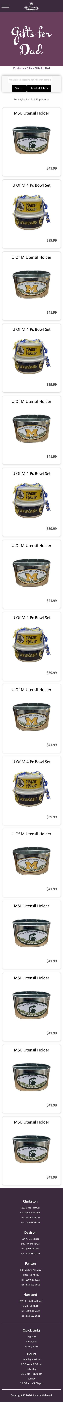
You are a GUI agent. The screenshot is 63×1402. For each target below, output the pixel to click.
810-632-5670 (33, 1311)
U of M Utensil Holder (31, 257)
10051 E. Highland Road (30, 1301)
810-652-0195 (33, 1249)
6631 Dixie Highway (30, 1208)
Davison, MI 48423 (30, 1244)
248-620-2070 (33, 1217)
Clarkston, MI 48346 (30, 1213)
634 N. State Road (30, 1239)
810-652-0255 (33, 1253)
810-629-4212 (33, 1280)
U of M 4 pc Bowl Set (31, 185)
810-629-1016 (33, 1285)
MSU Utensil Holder (31, 113)
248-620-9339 (33, 1222)
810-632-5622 (33, 1316)
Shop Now (31, 1337)
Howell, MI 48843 (30, 1306)
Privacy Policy (31, 1346)
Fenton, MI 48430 (30, 1275)
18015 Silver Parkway (30, 1270)
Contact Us (31, 1342)
